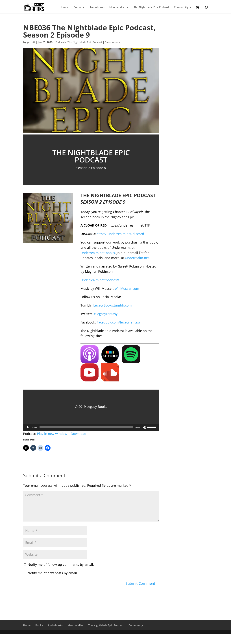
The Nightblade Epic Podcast (151, 7)
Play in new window (52, 433)
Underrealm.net (137, 258)
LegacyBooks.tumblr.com (112, 305)
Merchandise (117, 7)
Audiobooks (97, 7)
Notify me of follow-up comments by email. (61, 564)
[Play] (28, 427)
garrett (31, 42)
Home (65, 7)
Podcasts (60, 42)
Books (77, 7)
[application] (91, 427)
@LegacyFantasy (105, 314)
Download (78, 433)
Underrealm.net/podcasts (99, 280)
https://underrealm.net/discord (120, 234)
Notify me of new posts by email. (53, 573)
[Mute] (144, 427)
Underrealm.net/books (97, 253)
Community (181, 7)
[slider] (152, 427)
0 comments (112, 42)
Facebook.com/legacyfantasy (119, 322)
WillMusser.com (127, 288)
